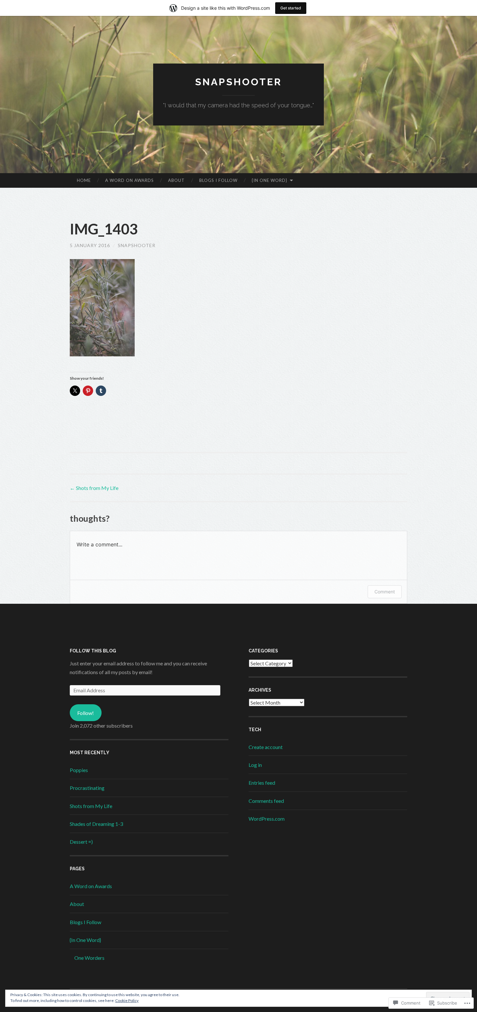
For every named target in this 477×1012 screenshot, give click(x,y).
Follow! (85, 713)
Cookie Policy (127, 1000)
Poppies (79, 770)
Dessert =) (81, 842)
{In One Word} (269, 180)
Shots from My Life (94, 488)
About (176, 180)
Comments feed (266, 801)
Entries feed (262, 783)
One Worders (89, 958)
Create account (266, 747)
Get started (290, 8)
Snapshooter (238, 82)
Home (84, 180)
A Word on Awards (129, 180)
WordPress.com (267, 819)
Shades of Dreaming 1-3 (96, 824)
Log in (255, 765)
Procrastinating (87, 788)
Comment (384, 591)
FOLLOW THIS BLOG (93, 650)
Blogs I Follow (218, 180)
